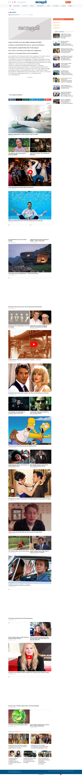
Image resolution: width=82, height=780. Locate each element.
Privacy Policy (64, 770)
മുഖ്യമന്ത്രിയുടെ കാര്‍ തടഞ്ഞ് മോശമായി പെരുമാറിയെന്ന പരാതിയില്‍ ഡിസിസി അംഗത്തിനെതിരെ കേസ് (66, 58)
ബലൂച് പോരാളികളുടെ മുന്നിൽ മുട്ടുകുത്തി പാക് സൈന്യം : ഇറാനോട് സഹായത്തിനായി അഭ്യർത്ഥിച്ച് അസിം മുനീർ (67, 102)
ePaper (68, 2)
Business (70, 6)
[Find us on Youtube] (14, 2)
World (33, 742)
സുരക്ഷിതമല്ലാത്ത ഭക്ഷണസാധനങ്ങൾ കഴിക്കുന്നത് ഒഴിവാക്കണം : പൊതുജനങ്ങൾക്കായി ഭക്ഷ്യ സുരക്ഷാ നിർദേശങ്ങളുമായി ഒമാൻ (67, 74)
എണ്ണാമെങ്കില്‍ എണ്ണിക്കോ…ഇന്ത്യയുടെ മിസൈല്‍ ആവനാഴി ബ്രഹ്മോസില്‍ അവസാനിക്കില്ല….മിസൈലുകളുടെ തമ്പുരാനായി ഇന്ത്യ (68, 95)
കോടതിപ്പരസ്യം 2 (56, 25)
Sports (31, 6)
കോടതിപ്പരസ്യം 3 (56, 27)
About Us (49, 770)
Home (9, 9)
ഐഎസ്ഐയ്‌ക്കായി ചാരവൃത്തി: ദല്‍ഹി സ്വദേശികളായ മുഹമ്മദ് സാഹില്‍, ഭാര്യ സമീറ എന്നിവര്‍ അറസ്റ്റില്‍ (14, 761)
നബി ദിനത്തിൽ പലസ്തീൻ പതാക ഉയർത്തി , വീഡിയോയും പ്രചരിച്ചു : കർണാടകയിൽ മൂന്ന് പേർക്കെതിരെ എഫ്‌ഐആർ (67, 66)
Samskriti (64, 6)
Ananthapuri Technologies (17, 772)
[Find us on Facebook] (8, 2)
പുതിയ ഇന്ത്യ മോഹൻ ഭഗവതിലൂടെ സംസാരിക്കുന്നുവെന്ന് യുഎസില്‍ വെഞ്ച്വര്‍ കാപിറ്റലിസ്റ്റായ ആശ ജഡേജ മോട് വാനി (39, 747)
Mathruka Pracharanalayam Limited (14, 770)
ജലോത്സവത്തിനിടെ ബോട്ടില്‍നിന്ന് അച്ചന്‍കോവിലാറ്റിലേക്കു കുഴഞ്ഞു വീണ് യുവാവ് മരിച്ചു (67, 43)
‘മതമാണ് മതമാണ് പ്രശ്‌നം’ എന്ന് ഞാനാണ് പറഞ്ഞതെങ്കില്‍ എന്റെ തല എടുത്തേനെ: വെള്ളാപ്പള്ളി (66, 80)
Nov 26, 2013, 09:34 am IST (24, 14)
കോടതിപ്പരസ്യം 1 (56, 22)
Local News (55, 6)
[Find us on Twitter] (12, 2)
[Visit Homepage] (41, 2)
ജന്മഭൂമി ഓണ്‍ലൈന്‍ (15, 14)
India (10, 742)
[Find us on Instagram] (10, 2)
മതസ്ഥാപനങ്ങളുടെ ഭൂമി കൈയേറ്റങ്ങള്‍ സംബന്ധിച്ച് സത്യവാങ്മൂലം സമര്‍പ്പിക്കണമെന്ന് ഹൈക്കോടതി (44, 761)
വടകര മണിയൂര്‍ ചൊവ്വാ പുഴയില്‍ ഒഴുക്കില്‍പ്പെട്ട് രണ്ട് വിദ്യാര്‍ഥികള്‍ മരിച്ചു (66, 87)
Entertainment (40, 6)
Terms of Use (58, 770)
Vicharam (24, 6)
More (48, 6)
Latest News (16, 6)
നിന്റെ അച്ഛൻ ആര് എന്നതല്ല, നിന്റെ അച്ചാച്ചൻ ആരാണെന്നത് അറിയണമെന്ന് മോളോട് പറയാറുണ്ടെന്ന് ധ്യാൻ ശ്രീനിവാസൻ (67, 51)
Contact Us (54, 770)
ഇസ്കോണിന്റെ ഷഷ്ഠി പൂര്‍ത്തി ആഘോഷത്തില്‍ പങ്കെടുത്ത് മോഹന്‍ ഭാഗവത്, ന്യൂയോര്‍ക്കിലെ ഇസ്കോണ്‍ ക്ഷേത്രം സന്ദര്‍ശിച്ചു (17, 747)
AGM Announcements (70, 770)
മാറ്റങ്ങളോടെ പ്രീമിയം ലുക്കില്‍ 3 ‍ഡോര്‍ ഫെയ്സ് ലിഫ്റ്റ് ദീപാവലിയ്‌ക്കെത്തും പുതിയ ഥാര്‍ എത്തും (29, 760)
